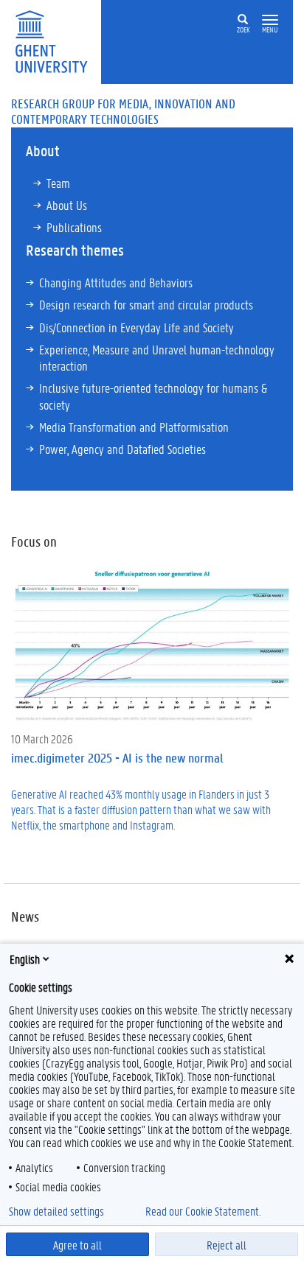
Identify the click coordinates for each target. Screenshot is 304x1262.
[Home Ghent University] (56, 40)
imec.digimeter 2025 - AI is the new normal (117, 757)
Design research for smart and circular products (146, 304)
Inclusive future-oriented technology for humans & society (153, 395)
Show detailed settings (56, 1211)
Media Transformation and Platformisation (134, 426)
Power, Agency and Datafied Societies (122, 449)
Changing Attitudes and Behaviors (116, 282)
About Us (66, 205)
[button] (270, 20)
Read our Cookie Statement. (202, 1211)
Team (58, 183)
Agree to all (77, 1244)
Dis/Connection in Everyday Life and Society (136, 327)
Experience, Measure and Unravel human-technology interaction (156, 357)
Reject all (226, 1244)
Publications (74, 227)
